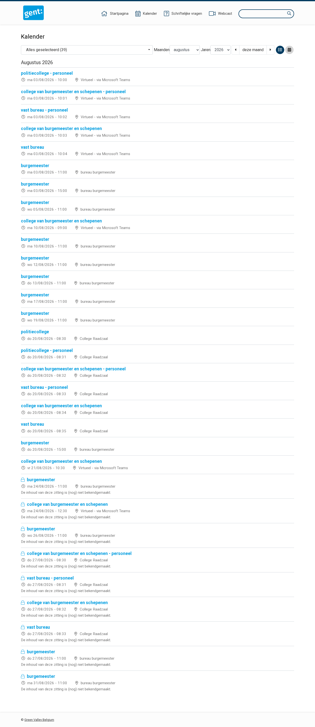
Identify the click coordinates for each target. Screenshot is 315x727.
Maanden (162, 49)
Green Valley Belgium (39, 720)
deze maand (253, 49)
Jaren (205, 49)
